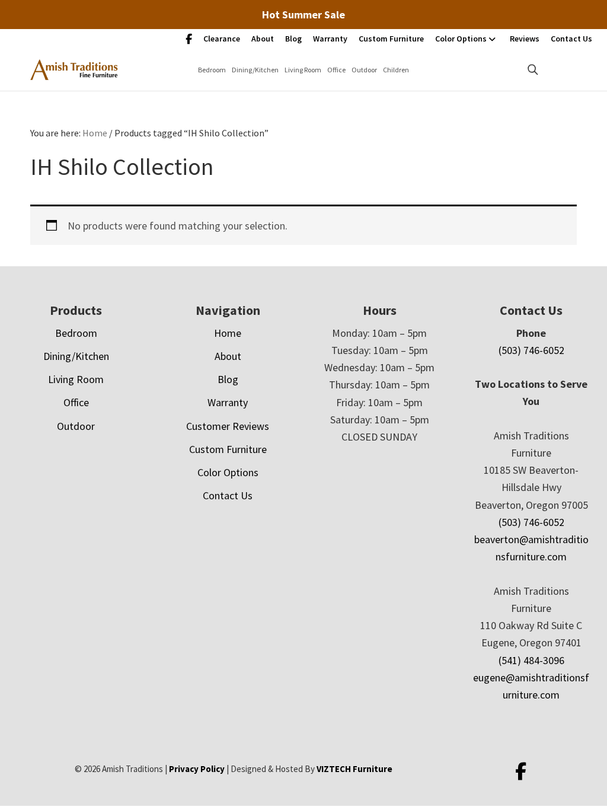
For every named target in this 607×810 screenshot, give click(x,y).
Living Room (303, 69)
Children (396, 69)
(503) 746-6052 (531, 350)
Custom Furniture (391, 38)
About (262, 38)
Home (227, 333)
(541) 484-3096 (531, 660)
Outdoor (364, 69)
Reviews (524, 38)
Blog (293, 38)
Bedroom (212, 69)
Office (336, 69)
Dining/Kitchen (255, 69)
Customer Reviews (227, 426)
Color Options (461, 38)
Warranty (330, 38)
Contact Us (571, 38)
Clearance (221, 38)
